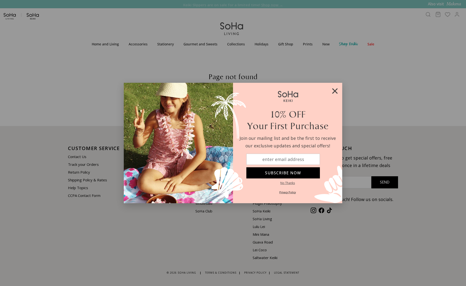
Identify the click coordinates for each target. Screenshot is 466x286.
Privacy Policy (287, 192)
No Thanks (287, 183)
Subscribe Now (283, 173)
